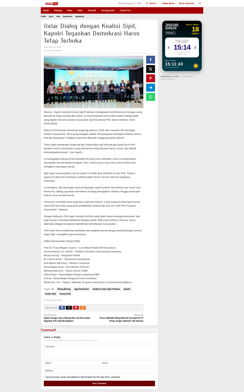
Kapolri (127, 289)
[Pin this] (150, 78)
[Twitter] (69, 308)
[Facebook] (62, 308)
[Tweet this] (150, 69)
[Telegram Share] (150, 88)
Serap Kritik (65, 294)
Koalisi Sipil (50, 294)
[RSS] (83, 308)
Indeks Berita (187, 76)
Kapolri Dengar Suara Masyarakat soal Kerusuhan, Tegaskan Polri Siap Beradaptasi (67, 318)
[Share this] (150, 60)
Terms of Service (168, 79)
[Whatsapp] (150, 97)
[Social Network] (200, 3)
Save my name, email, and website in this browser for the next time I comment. (83, 377)
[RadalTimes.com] (52, 3)
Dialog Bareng (63, 289)
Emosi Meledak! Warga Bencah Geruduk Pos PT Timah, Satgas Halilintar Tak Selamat (121, 318)
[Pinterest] (76, 308)
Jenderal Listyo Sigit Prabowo (106, 289)
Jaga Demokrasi (81, 289)
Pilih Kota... (171, 33)
